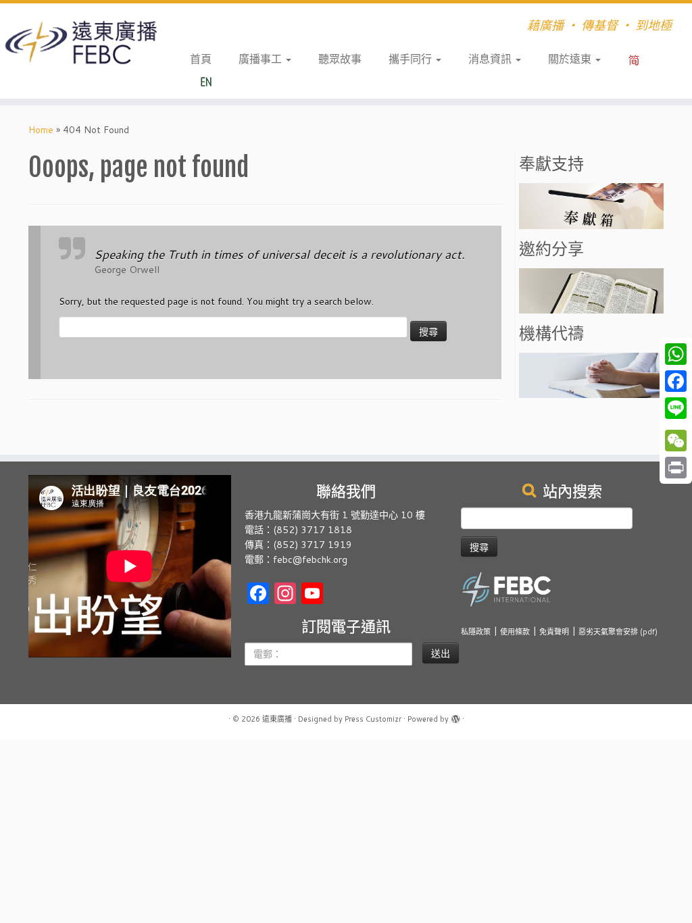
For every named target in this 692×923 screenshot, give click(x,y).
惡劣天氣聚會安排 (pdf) (618, 631)
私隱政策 (476, 631)
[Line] (675, 408)
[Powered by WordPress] (455, 716)
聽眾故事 (340, 58)
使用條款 (515, 631)
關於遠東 (571, 58)
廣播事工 (262, 58)
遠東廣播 (277, 719)
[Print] (675, 467)
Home (40, 129)
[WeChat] (675, 440)
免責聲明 (554, 631)
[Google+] (675, 424)
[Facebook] (675, 381)
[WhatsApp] (675, 354)
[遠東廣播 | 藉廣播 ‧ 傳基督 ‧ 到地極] (81, 42)
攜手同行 (412, 58)
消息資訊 (491, 58)
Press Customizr (373, 719)
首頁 (201, 58)
